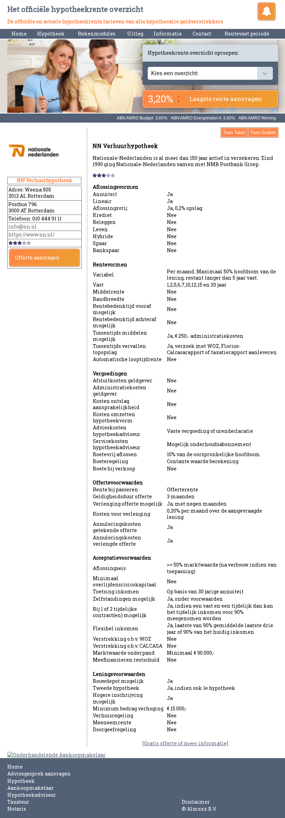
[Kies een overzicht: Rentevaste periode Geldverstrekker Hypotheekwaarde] (210, 73)
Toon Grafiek (263, 132)
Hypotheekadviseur (31, 795)
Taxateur (18, 801)
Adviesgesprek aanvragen (39, 773)
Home (19, 33)
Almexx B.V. (202, 808)
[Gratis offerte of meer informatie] (185, 743)
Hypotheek (21, 781)
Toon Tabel (234, 132)
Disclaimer (196, 801)
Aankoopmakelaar (30, 788)
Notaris (16, 808)
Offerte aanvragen (37, 257)
